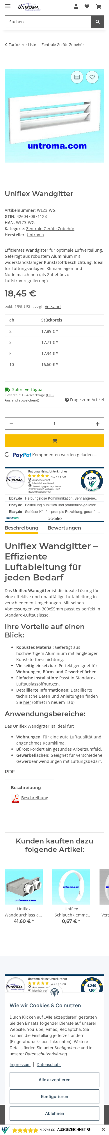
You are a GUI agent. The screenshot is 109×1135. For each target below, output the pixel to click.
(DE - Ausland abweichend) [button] (29, 397)
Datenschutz (49, 1064)
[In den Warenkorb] (9, 63)
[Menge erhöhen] (97, 423)
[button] (76, 6)
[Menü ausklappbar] (7, 3)
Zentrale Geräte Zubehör (50, 228)
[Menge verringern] (11, 423)
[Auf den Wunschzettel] (92, 77)
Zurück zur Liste (22, 44)
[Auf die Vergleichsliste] (77, 77)
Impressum (20, 1064)
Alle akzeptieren (55, 1079)
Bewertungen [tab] (64, 528)
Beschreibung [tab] (21, 528)
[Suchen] (97, 21)
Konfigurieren (54, 1096)
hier (27, 702)
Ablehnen (54, 1113)
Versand (53, 306)
